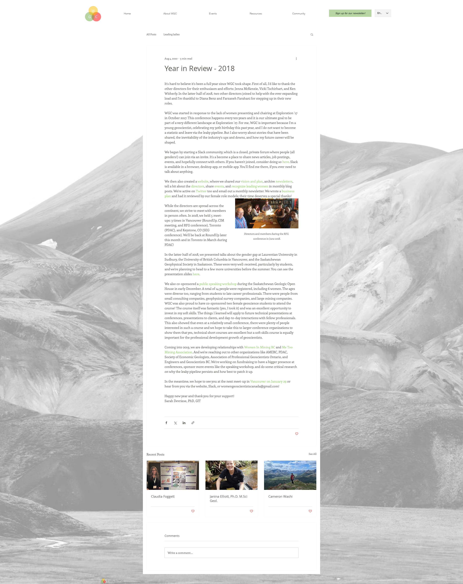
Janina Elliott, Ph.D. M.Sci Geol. (228, 498)
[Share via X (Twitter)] (175, 422)
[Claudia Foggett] (173, 475)
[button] (312, 34)
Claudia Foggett (163, 496)
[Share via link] (193, 422)
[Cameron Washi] (290, 475)
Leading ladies (171, 34)
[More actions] (296, 58)
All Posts (151, 34)
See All (313, 454)
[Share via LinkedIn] (184, 422)
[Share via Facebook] (166, 422)
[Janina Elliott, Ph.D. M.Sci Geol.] (231, 475)
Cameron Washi (280, 496)
